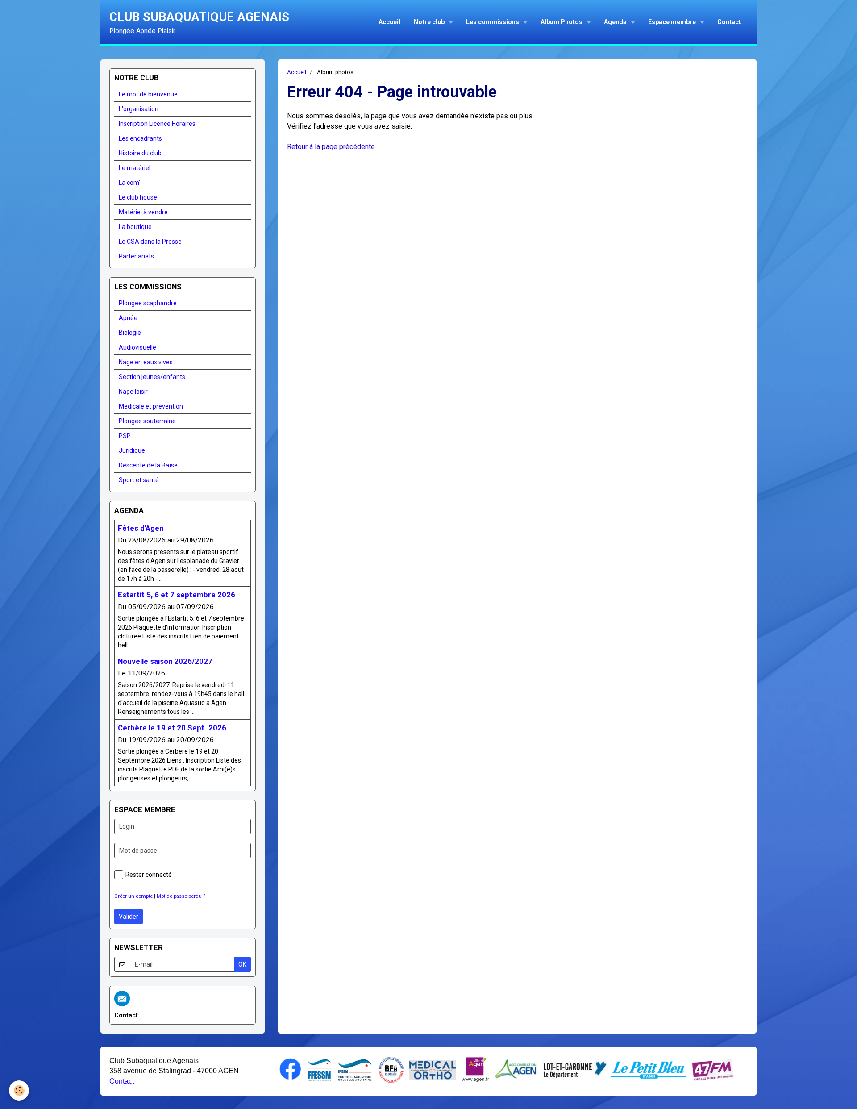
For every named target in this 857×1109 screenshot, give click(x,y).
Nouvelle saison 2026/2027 (165, 661)
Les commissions (493, 21)
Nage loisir (133, 391)
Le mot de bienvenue (148, 94)
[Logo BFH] (391, 1069)
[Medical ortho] (432, 1069)
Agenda (616, 21)
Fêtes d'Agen (140, 528)
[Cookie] (19, 1090)
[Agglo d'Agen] (515, 1069)
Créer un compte (133, 896)
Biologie (130, 332)
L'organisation (138, 109)
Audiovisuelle (137, 347)
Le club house (138, 197)
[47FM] (712, 1069)
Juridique (132, 450)
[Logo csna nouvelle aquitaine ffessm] (354, 1069)
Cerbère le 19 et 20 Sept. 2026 (172, 727)
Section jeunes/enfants (152, 376)
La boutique (135, 226)
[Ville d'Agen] (475, 1069)
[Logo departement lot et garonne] (574, 1069)
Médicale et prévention (151, 406)
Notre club (430, 21)
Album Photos (562, 21)
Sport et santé (139, 480)
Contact (729, 21)
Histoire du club (140, 153)
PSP (125, 435)
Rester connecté (148, 874)
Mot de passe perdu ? (181, 896)
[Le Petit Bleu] (648, 1069)
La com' (129, 182)
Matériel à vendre (143, 212)
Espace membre (672, 21)
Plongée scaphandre (148, 303)
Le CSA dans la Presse (150, 241)
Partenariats (136, 256)
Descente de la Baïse (148, 465)
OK (242, 964)
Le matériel (134, 167)
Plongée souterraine (147, 421)
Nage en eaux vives (146, 362)
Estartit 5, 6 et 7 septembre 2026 (176, 594)
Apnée (128, 317)
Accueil (389, 21)
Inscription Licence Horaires (157, 123)
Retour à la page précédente (331, 146)
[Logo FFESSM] (319, 1069)
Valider (128, 916)
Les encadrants (140, 138)
